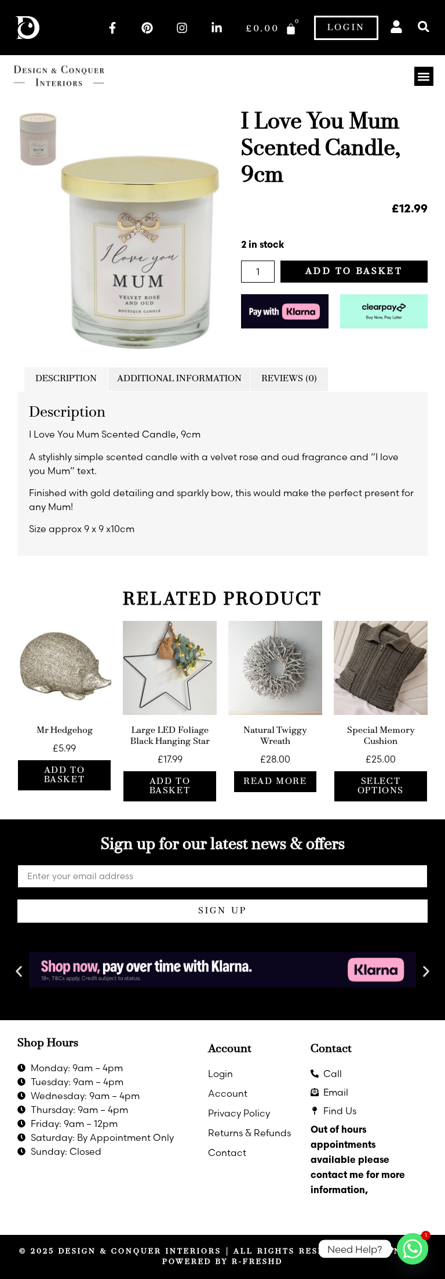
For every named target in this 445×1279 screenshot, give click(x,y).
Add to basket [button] (64, 775)
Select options (381, 786)
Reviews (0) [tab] (289, 379)
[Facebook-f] (112, 27)
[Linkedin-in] (216, 27)
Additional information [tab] (179, 379)
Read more (275, 781)
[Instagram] (182, 27)
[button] (423, 26)
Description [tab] (66, 379)
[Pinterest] (147, 27)
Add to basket (354, 271)
